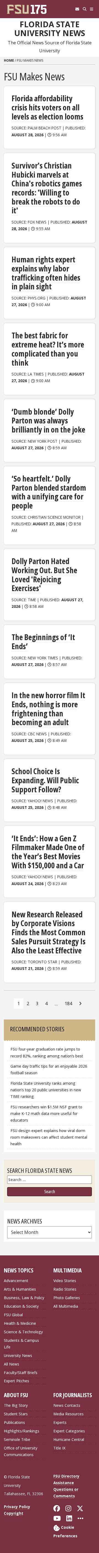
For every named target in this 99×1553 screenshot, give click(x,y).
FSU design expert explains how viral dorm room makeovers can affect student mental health (48, 1137)
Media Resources (68, 1413)
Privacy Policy (17, 1506)
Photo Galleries (66, 1297)
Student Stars (16, 1413)
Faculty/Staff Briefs (20, 1372)
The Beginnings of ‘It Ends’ (43, 641)
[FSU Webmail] (77, 9)
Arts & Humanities (20, 1289)
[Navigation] (91, 9)
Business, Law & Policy (24, 1297)
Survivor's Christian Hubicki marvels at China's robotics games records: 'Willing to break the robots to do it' (47, 188)
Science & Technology (23, 1331)
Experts (60, 1422)
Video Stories (64, 1280)
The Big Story (16, 1405)
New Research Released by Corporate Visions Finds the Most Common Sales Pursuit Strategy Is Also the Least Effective (49, 932)
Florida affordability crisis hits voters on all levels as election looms (47, 107)
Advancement (16, 1280)
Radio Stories (64, 1289)
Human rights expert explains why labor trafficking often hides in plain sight (46, 273)
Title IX (59, 1448)
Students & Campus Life (21, 1344)
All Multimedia (65, 1306)
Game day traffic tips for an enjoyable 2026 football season (48, 1069)
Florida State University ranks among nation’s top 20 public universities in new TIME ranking (45, 1090)
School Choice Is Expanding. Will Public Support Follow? (45, 780)
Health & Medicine (20, 1323)
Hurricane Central (68, 1439)
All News (11, 1364)
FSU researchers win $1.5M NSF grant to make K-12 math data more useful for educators (46, 1113)
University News (18, 1355)
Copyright (13, 1513)
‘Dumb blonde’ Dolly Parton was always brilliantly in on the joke (48, 420)
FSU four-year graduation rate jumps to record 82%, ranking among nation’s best (46, 1052)
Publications (14, 1422)
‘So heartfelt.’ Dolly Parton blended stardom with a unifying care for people (49, 492)
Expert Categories (69, 1431)
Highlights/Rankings (21, 1431)
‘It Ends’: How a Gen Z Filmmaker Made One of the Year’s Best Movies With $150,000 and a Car (48, 852)
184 (68, 1003)
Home (9, 60)
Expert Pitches (16, 1380)
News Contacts (66, 1405)
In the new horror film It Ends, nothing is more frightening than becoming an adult (48, 708)
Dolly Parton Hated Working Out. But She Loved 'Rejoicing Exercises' (44, 574)
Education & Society (21, 1306)
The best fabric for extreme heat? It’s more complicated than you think (48, 349)
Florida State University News (49, 29)
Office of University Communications (20, 1451)
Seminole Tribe (17, 1439)
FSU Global (13, 1314)
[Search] (84, 9)
